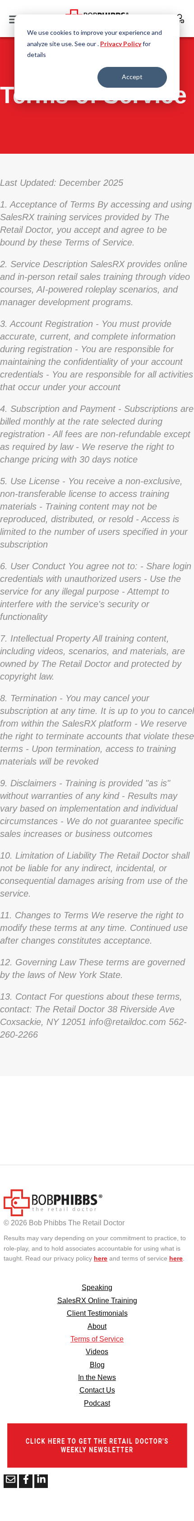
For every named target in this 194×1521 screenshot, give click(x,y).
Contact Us (97, 1390)
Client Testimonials (97, 1313)
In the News (97, 1377)
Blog (97, 1365)
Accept (132, 76)
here (100, 1258)
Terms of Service (97, 1339)
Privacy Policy (120, 43)
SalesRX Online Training (97, 1300)
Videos (97, 1352)
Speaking (97, 1287)
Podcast (97, 1403)
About (97, 1326)
